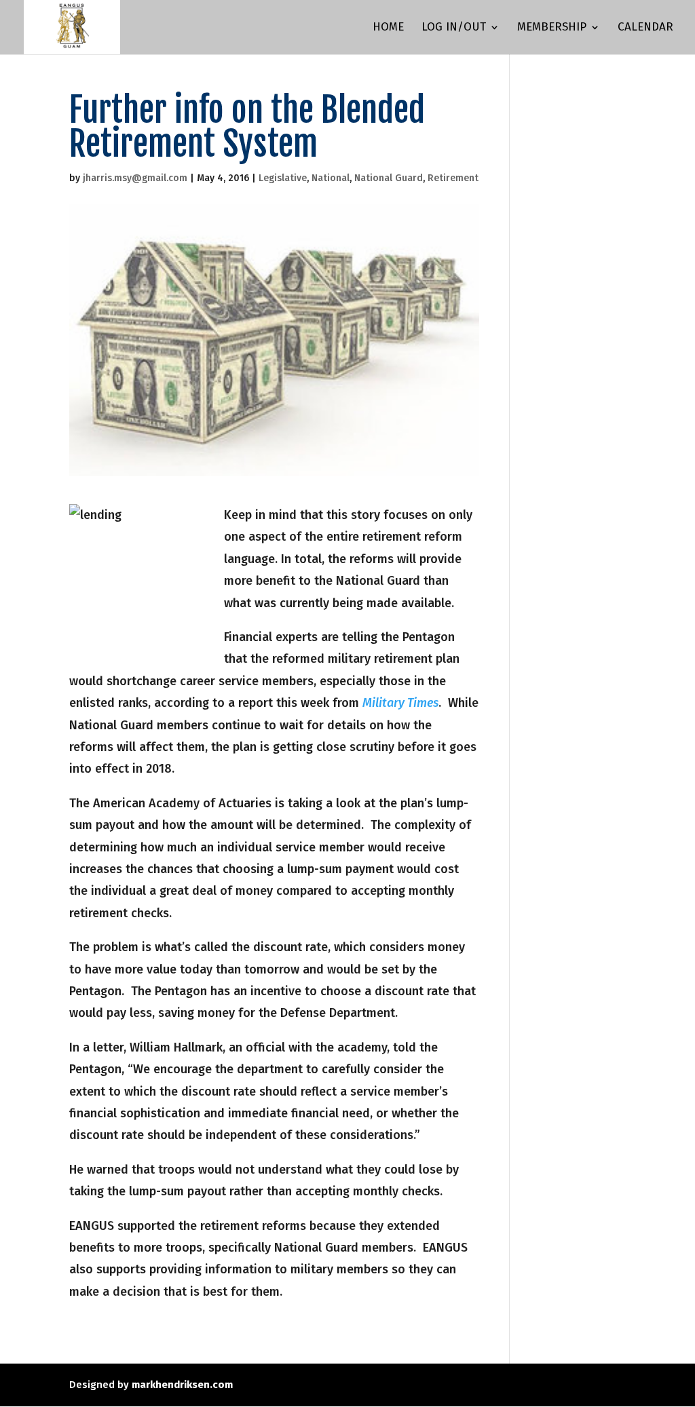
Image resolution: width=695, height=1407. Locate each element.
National (331, 178)
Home (388, 28)
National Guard (388, 178)
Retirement (453, 178)
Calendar (645, 28)
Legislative (283, 178)
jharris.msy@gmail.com (135, 178)
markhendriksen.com (182, 1385)
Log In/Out (453, 28)
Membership (551, 28)
